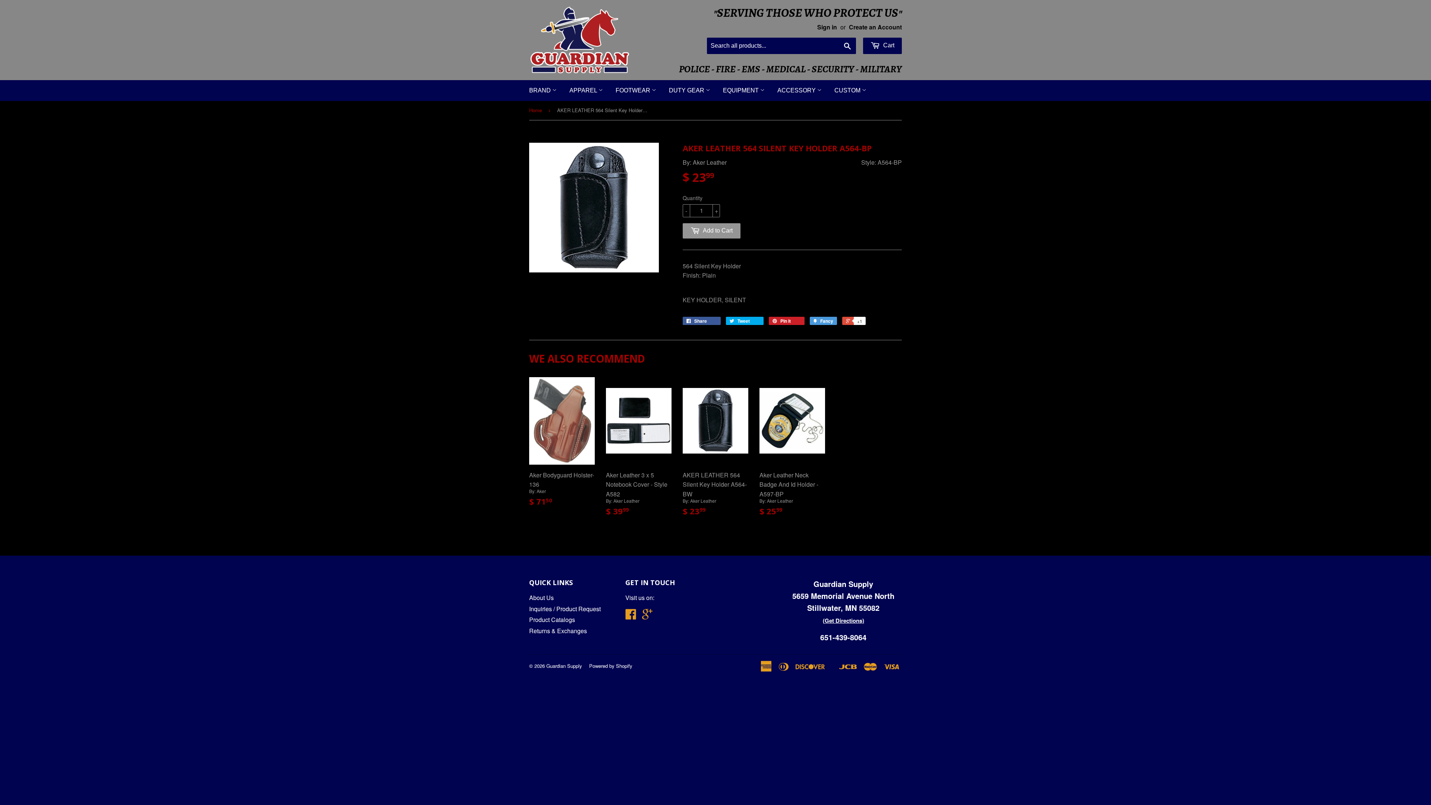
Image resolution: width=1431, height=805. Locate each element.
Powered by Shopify (610, 665)
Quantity (692, 198)
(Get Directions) (843, 620)
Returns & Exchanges (558, 630)
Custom (848, 90)
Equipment (741, 90)
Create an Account (875, 27)
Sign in (827, 27)
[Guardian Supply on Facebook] (630, 616)
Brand (540, 90)
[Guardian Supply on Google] (647, 616)
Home (535, 110)
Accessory (797, 90)
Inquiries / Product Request (565, 608)
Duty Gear (687, 90)
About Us (541, 597)
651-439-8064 (843, 637)
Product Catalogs (552, 619)
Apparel (583, 90)
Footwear (634, 90)
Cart (888, 45)
